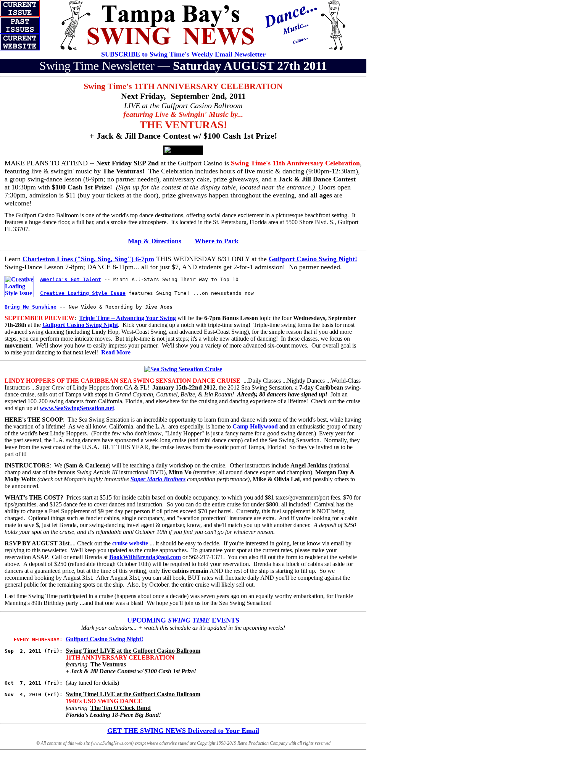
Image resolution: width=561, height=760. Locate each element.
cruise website (130, 543)
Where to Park (217, 241)
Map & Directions (154, 241)
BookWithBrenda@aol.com (145, 557)
